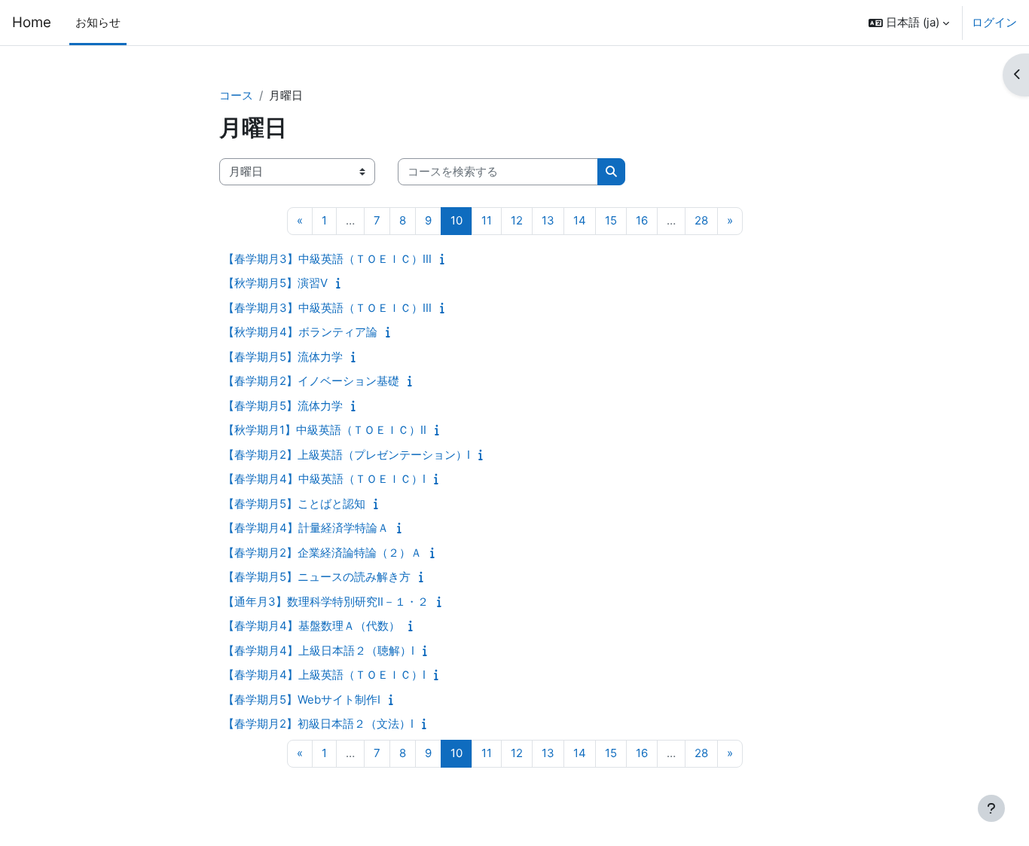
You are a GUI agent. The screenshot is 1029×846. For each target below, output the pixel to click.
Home (31, 22)
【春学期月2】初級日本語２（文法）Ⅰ (318, 723)
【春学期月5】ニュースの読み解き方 (317, 577)
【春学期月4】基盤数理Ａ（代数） (311, 625)
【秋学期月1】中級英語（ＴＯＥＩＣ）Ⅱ (324, 430)
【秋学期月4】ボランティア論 (300, 332)
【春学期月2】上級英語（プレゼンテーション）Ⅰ (346, 454)
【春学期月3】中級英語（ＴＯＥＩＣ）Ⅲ (327, 259)
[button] (909, 22)
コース (236, 95)
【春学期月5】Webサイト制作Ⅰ (301, 699)
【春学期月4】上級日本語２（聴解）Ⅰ (318, 650)
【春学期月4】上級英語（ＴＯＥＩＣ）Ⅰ (324, 674)
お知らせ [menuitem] (98, 22)
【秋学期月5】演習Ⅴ (275, 283)
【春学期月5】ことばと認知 (294, 503)
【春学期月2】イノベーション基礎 (311, 381)
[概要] (445, 259)
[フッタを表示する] (991, 808)
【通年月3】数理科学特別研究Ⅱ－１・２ (326, 601)
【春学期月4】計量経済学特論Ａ (306, 528)
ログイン (994, 22)
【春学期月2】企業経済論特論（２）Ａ (322, 552)
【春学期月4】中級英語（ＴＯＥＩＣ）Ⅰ (324, 479)
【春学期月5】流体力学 (283, 357)
